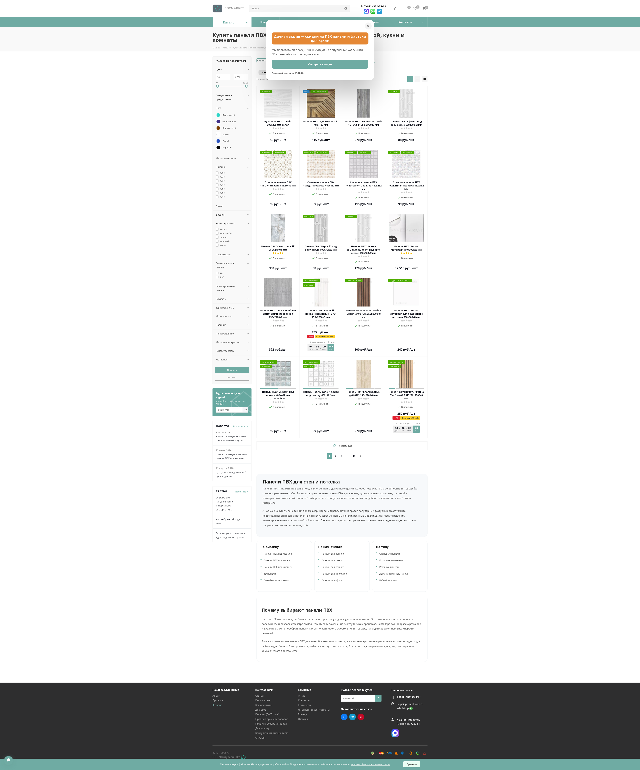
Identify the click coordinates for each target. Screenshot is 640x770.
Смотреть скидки (320, 64)
